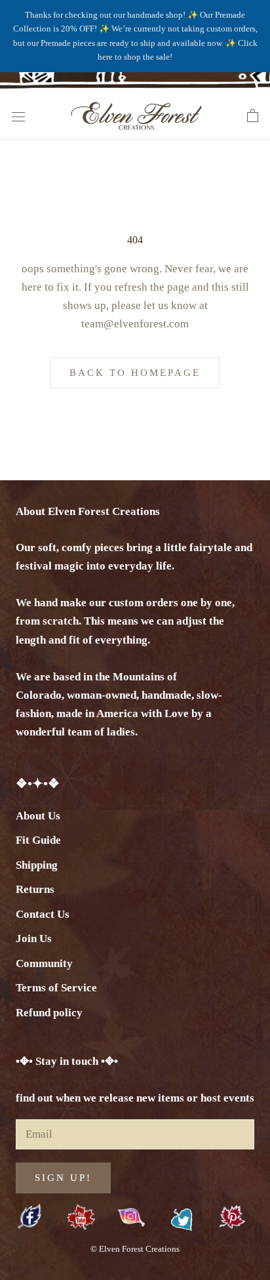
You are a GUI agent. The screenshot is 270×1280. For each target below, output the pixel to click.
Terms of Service (56, 987)
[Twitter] (182, 1220)
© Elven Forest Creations (135, 1249)
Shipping (37, 865)
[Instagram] (131, 1217)
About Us (38, 816)
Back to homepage (135, 372)
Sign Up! (63, 1177)
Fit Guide (38, 840)
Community (44, 963)
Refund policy (49, 1012)
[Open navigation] (18, 115)
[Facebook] (30, 1218)
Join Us (34, 938)
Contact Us (42, 914)
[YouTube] (81, 1218)
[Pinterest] (232, 1218)
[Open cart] (252, 116)
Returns (35, 889)
